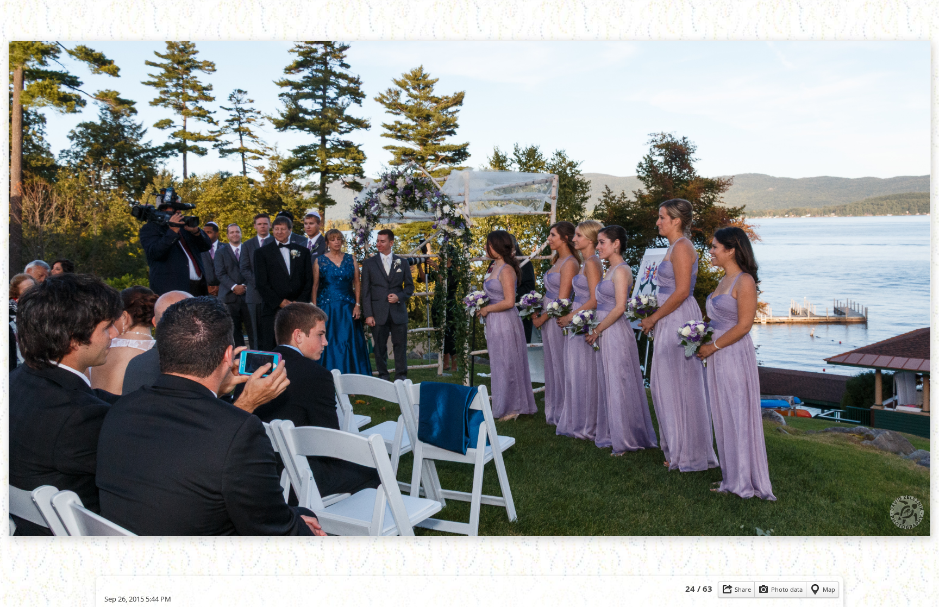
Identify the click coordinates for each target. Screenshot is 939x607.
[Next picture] (562, 24)
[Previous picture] (377, 24)
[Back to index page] (409, 24)
